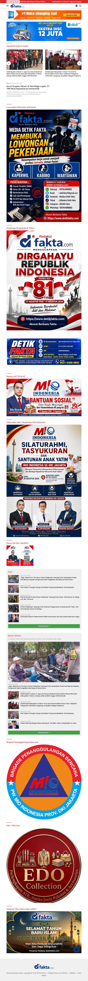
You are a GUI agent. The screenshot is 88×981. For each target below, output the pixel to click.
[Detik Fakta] (17, 6)
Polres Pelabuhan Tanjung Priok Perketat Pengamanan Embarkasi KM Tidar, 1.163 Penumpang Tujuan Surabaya (49, 608)
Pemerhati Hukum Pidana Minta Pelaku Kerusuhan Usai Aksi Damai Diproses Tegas (49, 617)
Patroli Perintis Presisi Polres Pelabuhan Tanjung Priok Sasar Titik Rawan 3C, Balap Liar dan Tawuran (49, 598)
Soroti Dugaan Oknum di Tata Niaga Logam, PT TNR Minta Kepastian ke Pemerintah (28, 87)
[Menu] (8, 6)
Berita (9, 83)
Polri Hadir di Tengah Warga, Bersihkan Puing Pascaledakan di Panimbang (61, 73)
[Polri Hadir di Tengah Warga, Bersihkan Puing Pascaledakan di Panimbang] (63, 59)
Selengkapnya (43, 626)
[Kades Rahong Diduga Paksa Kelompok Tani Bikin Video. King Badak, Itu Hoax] (13, 725)
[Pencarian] (80, 6)
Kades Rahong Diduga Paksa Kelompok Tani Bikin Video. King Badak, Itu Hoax (48, 723)
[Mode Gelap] (76, 6)
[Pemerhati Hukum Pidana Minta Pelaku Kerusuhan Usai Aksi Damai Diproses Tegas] (13, 618)
